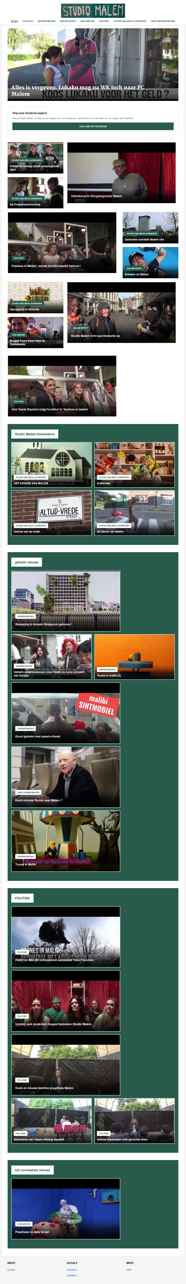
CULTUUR (28, 21)
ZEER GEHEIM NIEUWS (163, 21)
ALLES (14, 21)
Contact (11, 1269)
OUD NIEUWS (87, 21)
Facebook (72, 1269)
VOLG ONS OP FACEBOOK (93, 126)
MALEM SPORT (68, 21)
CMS (128, 1269)
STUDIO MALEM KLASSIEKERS (130, 21)
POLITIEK (104, 21)
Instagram (72, 1275)
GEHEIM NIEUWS (46, 21)
